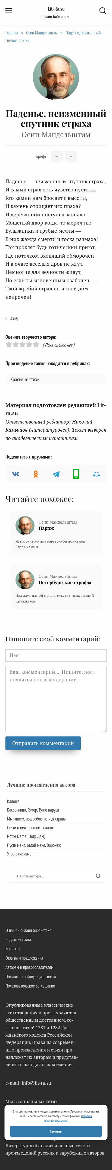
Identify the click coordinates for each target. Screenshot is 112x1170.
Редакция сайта (18, 940)
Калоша (13, 801)
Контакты (12, 949)
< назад (11, 318)
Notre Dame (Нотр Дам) (26, 836)
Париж (46, 528)
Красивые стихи (24, 379)
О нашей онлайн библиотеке (28, 930)
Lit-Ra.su (56, 8)
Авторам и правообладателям (29, 967)
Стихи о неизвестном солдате (30, 828)
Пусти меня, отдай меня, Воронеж (34, 845)
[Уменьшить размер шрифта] (57, 156)
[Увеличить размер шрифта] (71, 156)
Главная (11, 33)
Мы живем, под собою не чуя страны (36, 819)
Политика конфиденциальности (30, 977)
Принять (56, 1131)
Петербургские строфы (65, 582)
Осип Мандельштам (42, 33)
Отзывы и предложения (24, 958)
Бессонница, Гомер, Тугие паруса (33, 810)
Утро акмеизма (19, 854)
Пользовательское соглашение (30, 986)
